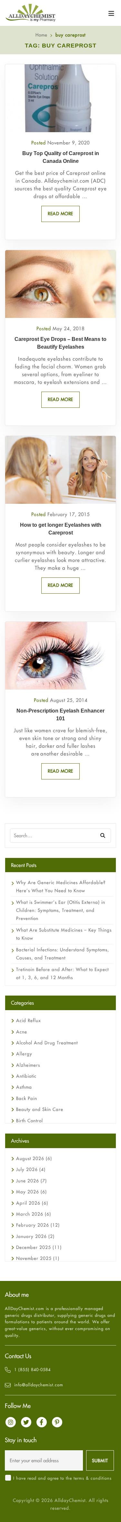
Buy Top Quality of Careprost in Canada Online (60, 157)
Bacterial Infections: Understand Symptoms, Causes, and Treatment (62, 954)
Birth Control (29, 1121)
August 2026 (34, 1158)
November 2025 (37, 1258)
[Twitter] (26, 1422)
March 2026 (33, 1214)
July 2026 (30, 1169)
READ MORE (60, 214)
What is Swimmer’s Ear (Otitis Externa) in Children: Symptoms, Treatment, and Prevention (60, 910)
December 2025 (39, 1247)
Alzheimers (28, 1065)
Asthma (24, 1087)
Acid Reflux (28, 1020)
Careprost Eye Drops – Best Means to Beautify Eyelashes (60, 343)
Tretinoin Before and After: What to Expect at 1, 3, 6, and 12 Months (62, 973)
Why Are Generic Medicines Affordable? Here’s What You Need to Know (61, 886)
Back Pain (26, 1098)
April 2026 (32, 1203)
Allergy (24, 1054)
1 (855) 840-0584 (32, 1369)
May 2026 (31, 1192)
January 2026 (35, 1236)
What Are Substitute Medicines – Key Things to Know (64, 934)
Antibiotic (26, 1076)
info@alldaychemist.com (38, 1384)
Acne (21, 1032)
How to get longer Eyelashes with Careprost (60, 528)
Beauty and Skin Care (39, 1109)
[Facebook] (41, 1422)
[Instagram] (10, 1422)
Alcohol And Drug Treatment (47, 1043)
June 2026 (31, 1181)
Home (41, 35)
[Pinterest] (57, 1422)
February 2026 (38, 1225)
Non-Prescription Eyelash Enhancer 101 (60, 714)
